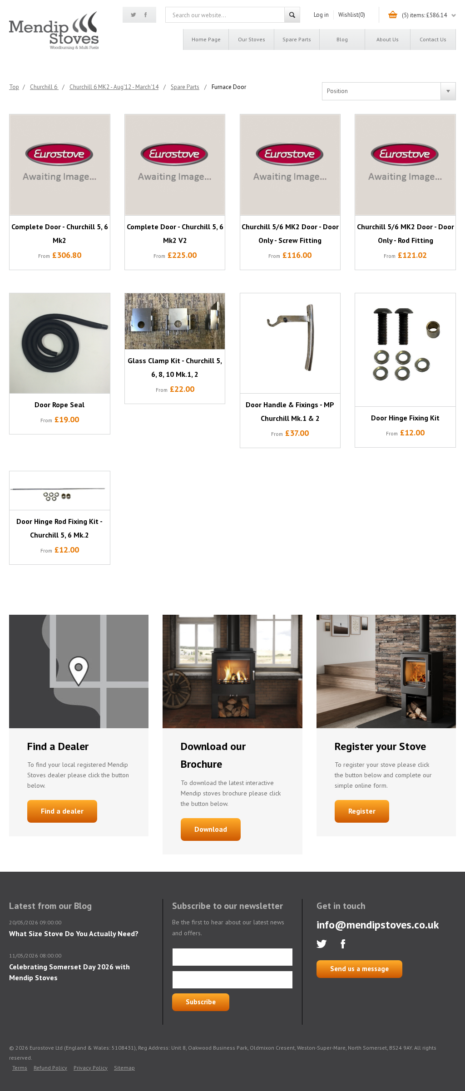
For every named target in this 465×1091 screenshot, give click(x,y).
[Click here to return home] (54, 48)
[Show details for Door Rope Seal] (60, 343)
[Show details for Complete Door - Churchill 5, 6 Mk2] (60, 164)
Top (14, 87)
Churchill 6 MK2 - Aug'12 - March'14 (113, 87)
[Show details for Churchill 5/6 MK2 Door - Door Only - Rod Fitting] (405, 164)
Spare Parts (296, 39)
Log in (321, 15)
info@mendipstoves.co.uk (378, 925)
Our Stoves (251, 39)
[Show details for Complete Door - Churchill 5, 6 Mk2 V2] (175, 164)
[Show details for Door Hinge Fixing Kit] (405, 349)
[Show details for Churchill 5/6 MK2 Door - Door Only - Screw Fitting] (290, 164)
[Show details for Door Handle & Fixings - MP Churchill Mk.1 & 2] (290, 343)
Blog (342, 39)
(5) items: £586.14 (424, 15)
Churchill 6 (44, 87)
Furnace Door (229, 87)
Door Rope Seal (59, 404)
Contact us (433, 39)
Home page (206, 39)
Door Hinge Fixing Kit (405, 417)
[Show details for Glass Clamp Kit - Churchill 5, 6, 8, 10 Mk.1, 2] (175, 321)
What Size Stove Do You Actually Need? (74, 933)
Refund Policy (50, 1067)
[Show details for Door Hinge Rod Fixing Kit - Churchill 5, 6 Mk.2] (60, 490)
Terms (19, 1067)
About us (387, 39)
